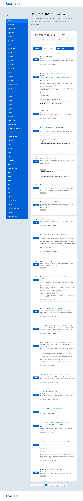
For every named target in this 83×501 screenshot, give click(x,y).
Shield (53, 365)
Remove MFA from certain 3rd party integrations (54, 374)
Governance (10, 140)
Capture (10, 112)
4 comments (42, 95)
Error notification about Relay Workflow (51, 127)
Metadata (10, 148)
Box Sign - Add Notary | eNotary (49, 158)
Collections (10, 116)
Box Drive (47, 95)
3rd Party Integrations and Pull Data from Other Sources (56, 325)
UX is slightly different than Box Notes (50, 469)
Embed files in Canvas (46, 56)
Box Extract (10, 76)
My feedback (11, 24)
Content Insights (11, 120)
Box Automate (11, 60)
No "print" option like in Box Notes (49, 185)
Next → (65, 485)
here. (38, 24)
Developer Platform (12, 136)
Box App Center (55, 382)
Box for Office (48, 247)
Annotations (10, 40)
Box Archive (10, 56)
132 (57, 485)
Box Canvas (54, 64)
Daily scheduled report (46, 261)
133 (60, 485)
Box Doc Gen (11, 68)
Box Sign (53, 299)
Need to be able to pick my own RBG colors (52, 308)
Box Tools (10, 108)
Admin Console (11, 28)
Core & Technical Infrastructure (15, 128)
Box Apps (10, 52)
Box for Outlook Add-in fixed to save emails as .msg (54, 234)
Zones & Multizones (12, 216)
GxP (9, 144)
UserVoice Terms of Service (50, 494)
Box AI (9, 44)
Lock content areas (45, 219)
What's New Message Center (14, 208)
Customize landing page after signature (51, 408)
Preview (9, 172)
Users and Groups (12, 200)
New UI (9, 156)
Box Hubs (10, 88)
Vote (36, 59)
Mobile (9, 152)
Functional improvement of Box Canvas (51, 202)
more (43, 92)
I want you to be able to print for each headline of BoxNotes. (57, 442)
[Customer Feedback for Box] (13, 3)
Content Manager (12, 124)
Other (9, 164)
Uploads (10, 196)
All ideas (10, 20)
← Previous (34, 485)
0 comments (49, 118)
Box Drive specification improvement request (53, 73)
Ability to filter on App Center (48, 391)
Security (10, 180)
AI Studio (10, 36)
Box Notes (54, 460)
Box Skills (10, 100)
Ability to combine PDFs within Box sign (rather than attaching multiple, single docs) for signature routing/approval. (54, 424)
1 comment (49, 64)
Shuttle (9, 188)
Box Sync (10, 104)
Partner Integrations (12, 168)
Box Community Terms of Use (64, 494)
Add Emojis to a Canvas (46, 110)
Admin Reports (55, 267)
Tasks (9, 192)
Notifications (11, 160)
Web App (10, 204)
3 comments (49, 225)
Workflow (47, 135)
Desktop (10, 132)
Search (9, 176)
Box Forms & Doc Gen (13, 84)
